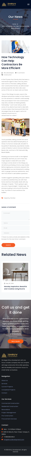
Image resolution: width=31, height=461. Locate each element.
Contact (4, 393)
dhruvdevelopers (9, 73)
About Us (5, 380)
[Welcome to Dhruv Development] (9, 4)
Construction (8, 75)
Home (14, 24)
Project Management (9, 413)
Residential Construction (10, 406)
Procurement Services (9, 419)
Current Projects (7, 387)
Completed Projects (8, 390)
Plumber (12, 198)
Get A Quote (15, 341)
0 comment (21, 73)
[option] (15, 276)
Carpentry (7, 198)
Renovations (6, 410)
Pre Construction (7, 416)
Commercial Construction (10, 403)
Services (4, 384)
